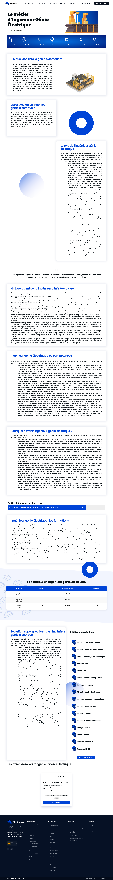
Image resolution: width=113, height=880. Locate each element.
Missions (28, 45)
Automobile (53, 859)
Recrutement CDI (74, 825)
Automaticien (82, 663)
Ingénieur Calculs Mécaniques (89, 642)
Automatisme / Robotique (36, 828)
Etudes (70, 45)
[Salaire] (85, 39)
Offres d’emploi (74, 835)
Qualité (31, 838)
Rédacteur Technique (85, 742)
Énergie (52, 839)
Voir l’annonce (56, 803)
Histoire (42, 45)
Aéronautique (53, 853)
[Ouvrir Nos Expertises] (34, 3)
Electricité (53, 795)
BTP (50, 865)
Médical (52, 833)
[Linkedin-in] (8, 849)
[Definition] (14, 39)
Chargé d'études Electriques (88, 692)
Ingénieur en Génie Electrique (56, 777)
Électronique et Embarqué (33, 847)
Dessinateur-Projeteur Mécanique (91, 656)
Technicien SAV (83, 735)
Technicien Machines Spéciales (89, 678)
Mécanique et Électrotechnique (33, 842)
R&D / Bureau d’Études (35, 825)
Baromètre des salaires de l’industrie (76, 839)
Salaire (84, 45)
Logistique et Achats (34, 854)
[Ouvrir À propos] (66, 3)
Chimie (47, 795)
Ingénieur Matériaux (85, 685)
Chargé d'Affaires (84, 727)
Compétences (56, 45)
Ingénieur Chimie (84, 713)
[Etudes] (70, 39)
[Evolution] (99, 39)
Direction (31, 851)
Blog (92, 825)
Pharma (56, 798)
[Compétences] (56, 39)
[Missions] (28, 39)
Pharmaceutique (54, 831)
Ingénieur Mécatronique (86, 706)
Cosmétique (53, 836)
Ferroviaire (52, 856)
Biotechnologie (54, 825)
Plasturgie (52, 870)
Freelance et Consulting (76, 828)
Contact (93, 828)
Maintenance (32, 831)
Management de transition (74, 831)
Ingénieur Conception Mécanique (90, 699)
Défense (52, 848)
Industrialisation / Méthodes (33, 834)
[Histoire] (42, 39)
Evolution (99, 45)
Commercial (32, 860)
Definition (14, 45)
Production (32, 857)
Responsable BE (83, 749)
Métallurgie (53, 867)
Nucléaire (52, 842)
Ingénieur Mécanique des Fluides (90, 649)
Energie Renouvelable (62, 795)
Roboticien (81, 671)
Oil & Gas (52, 845)
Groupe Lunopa (21, 878)
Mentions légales (90, 878)
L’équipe (93, 831)
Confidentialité (102, 878)
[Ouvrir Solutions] (44, 3)
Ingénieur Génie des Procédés (89, 720)
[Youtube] (11, 849)
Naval (51, 862)
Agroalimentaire (54, 850)
